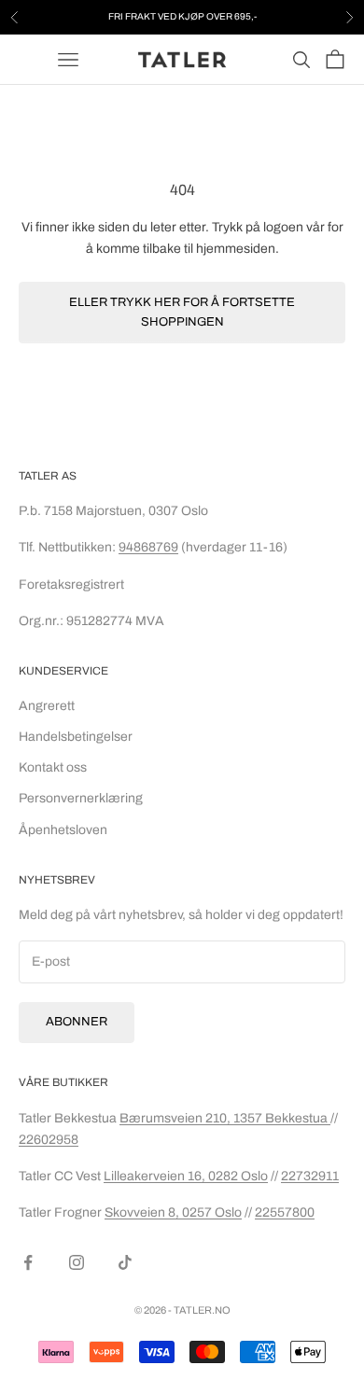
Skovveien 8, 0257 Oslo (173, 1212)
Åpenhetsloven (63, 830)
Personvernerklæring (81, 798)
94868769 (148, 547)
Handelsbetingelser (76, 737)
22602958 (48, 1140)
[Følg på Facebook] (28, 1262)
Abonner (76, 1021)
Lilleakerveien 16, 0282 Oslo (186, 1176)
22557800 (285, 1212)
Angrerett (47, 706)
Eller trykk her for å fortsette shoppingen (182, 312)
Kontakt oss (53, 767)
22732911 (310, 1176)
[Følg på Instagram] (76, 1262)
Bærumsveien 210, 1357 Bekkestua (224, 1118)
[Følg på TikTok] (125, 1262)
